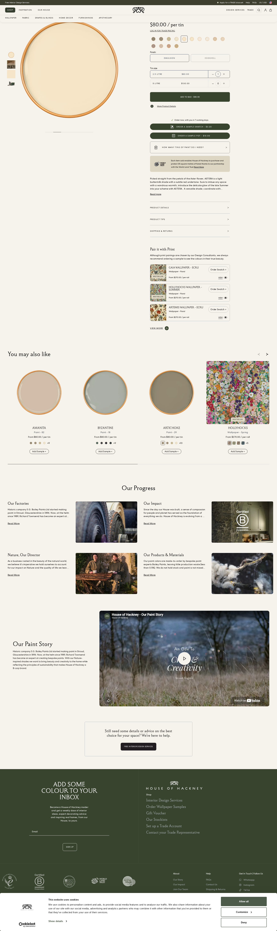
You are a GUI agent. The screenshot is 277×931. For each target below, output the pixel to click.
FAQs (254, 2)
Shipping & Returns (215, 889)
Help (248, 2)
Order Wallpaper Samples (166, 806)
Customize (242, 912)
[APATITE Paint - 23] (110, 443)
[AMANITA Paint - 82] (161, 46)
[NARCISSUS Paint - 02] (176, 39)
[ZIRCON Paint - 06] (153, 46)
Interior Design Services (164, 800)
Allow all (244, 901)
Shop (10, 10)
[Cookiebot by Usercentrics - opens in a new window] (27, 924)
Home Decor (66, 18)
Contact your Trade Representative (173, 832)
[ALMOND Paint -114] (176, 46)
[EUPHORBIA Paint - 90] (97, 443)
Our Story (178, 879)
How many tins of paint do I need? (183, 147)
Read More (199, 167)
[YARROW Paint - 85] (192, 39)
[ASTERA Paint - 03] (184, 39)
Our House (44, 10)
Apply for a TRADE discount (231, 2)
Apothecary (105, 18)
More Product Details (166, 106)
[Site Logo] (138, 10)
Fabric (25, 18)
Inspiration (25, 10)
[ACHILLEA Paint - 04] (222, 39)
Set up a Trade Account (164, 825)
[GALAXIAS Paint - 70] (106, 443)
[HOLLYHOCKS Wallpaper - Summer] (234, 443)
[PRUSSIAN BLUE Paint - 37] (101, 443)
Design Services (235, 10)
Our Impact (179, 884)
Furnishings (86, 18)
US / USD (263, 2)
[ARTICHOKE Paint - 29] (153, 39)
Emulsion (169, 58)
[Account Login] (265, 10)
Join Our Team (180, 889)
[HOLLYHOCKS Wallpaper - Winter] (243, 443)
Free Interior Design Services (17, 2)
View (220, 277)
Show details (55, 921)
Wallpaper (11, 18)
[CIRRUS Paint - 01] (199, 39)
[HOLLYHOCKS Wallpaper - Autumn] (238, 443)
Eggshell (210, 58)
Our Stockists (156, 819)
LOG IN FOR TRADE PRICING (162, 31)
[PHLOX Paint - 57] (215, 39)
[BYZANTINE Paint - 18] (105, 392)
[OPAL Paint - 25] (169, 39)
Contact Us (211, 884)
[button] (267, 354)
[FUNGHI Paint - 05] (161, 39)
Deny (244, 922)
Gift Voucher (156, 813)
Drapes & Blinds (44, 18)
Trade (250, 10)
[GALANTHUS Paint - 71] (207, 39)
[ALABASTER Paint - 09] (169, 46)
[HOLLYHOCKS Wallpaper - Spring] (237, 392)
